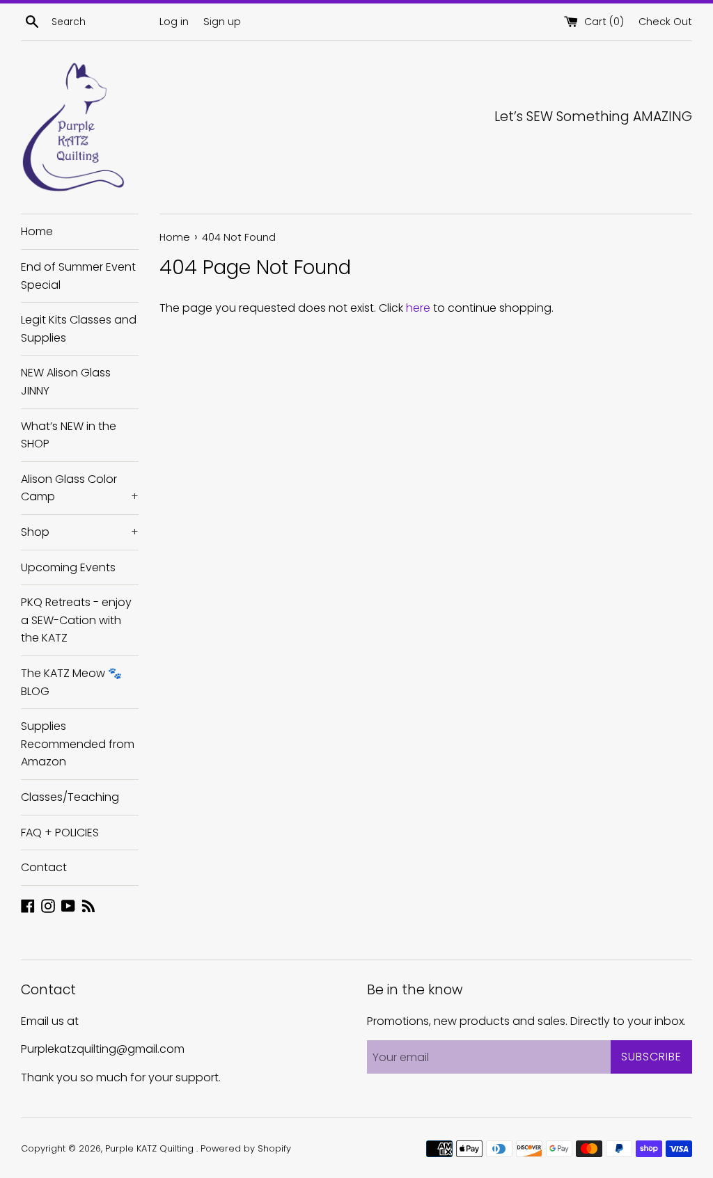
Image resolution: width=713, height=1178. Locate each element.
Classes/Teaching (70, 797)
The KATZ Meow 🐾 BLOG (71, 682)
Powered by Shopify (246, 1148)
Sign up (222, 22)
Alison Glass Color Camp (80, 488)
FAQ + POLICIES (60, 833)
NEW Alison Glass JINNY (66, 382)
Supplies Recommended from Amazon (77, 744)
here (418, 308)
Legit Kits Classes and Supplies (78, 329)
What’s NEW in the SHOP (68, 435)
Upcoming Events (68, 567)
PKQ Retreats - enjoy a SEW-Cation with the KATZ (76, 620)
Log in (174, 22)
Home (37, 231)
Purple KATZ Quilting (150, 1148)
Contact (44, 867)
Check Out (665, 22)
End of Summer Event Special (78, 276)
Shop (80, 532)
